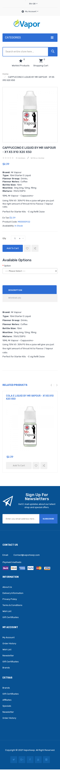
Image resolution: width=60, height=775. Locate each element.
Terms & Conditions (12, 605)
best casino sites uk (36, 752)
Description (15, 290)
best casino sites (16, 766)
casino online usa (18, 771)
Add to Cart (13, 248)
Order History (9, 643)
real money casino (36, 758)
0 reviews (20, 158)
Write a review (37, 158)
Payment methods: (12, 562)
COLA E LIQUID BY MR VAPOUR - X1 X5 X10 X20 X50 (30, 397)
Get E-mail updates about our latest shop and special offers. (36, 506)
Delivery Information (12, 593)
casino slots (18, 755)
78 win (50, 752)
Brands (6, 667)
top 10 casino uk (45, 763)
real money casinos (44, 771)
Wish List (6, 611)
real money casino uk (36, 766)
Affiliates (7, 700)
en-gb (32, 4)
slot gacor (36, 755)
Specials (6, 706)
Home (5, 74)
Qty (4, 238)
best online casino (45, 768)
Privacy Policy (9, 599)
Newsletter (8, 655)
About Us (7, 587)
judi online (21, 758)
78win (13, 760)
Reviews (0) (14, 298)
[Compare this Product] (35, 248)
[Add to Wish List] (27, 248)
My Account (31, 11)
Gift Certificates (10, 617)
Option (7, 265)
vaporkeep (29, 750)
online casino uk (35, 760)
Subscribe (48, 519)
